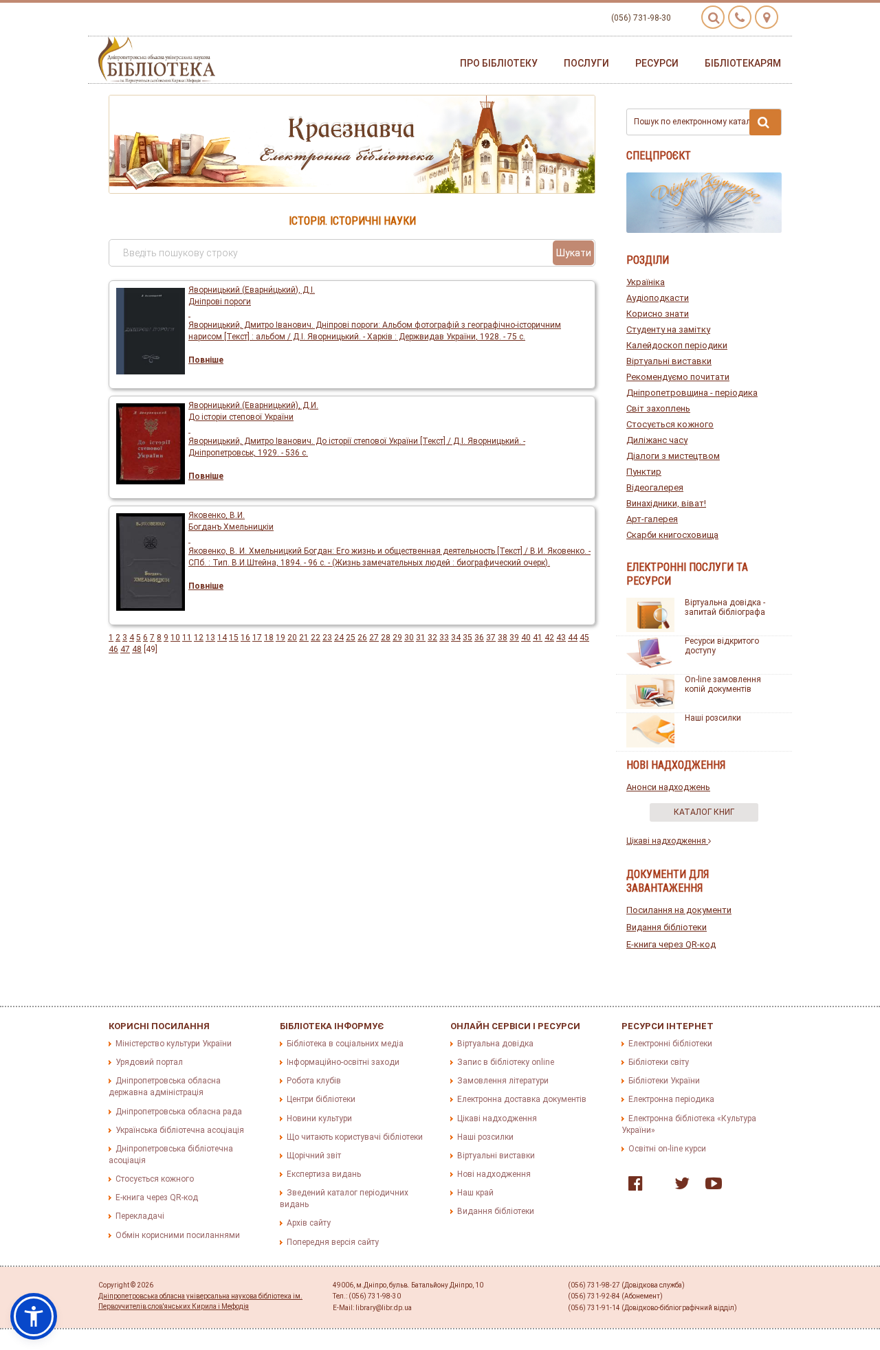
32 (432, 637)
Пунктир (643, 471)
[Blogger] (655, 1186)
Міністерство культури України (174, 1043)
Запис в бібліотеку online (505, 1062)
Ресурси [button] (657, 63)
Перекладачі (140, 1216)
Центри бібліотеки (321, 1099)
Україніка (645, 282)
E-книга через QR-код (671, 944)
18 (269, 637)
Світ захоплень (658, 408)
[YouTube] (710, 1186)
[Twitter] (679, 1186)
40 (526, 637)
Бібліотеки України (664, 1080)
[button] (34, 1316)
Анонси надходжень (668, 787)
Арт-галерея (652, 519)
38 (502, 637)
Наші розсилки (713, 718)
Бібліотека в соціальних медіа (345, 1043)
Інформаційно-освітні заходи (343, 1062)
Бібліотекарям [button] (743, 63)
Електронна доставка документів (521, 1099)
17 (257, 637)
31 (421, 637)
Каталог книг (704, 812)
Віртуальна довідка (495, 1043)
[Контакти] (739, 17)
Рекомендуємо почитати (677, 377)
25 (350, 637)
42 (549, 637)
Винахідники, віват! (666, 503)
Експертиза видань (324, 1174)
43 (561, 637)
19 (280, 637)
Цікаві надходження (667, 841)
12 (199, 637)
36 (479, 637)
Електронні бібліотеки (670, 1043)
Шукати (573, 252)
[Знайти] (765, 122)
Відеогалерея (654, 487)
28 (385, 637)
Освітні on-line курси (667, 1149)
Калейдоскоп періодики (676, 345)
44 (573, 637)
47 (125, 649)
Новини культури (319, 1118)
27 (374, 637)
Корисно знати (657, 313)
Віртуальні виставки (669, 361)
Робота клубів (314, 1080)
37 (491, 637)
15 (234, 637)
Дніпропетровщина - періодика (692, 392)
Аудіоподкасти (657, 298)
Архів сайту (309, 1223)
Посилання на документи (679, 910)
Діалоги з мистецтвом (673, 456)
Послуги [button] (586, 63)
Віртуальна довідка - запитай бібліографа (725, 607)
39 (514, 637)
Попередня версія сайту (333, 1242)
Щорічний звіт (314, 1155)
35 (467, 637)
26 (362, 637)
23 (327, 637)
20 (292, 637)
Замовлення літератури (503, 1080)
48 (137, 649)
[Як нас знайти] (766, 17)
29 (397, 637)
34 (456, 637)
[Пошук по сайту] (713, 17)
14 (222, 637)
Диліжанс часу (657, 440)
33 (444, 637)
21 (304, 637)
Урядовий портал (149, 1062)
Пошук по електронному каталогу (698, 121)
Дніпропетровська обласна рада (179, 1111)
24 (339, 637)
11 (187, 637)
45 (584, 637)
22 (315, 637)
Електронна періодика (671, 1099)
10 (175, 637)
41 (537, 637)
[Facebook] (632, 1186)
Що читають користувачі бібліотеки (355, 1137)
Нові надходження (494, 1174)
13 (210, 637)
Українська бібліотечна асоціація (180, 1130)
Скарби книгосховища (672, 535)
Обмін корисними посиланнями (178, 1235)
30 (409, 637)
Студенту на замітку (668, 329)
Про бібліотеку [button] (499, 63)
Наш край (475, 1192)
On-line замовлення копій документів (723, 684)
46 (113, 649)
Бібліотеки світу (658, 1062)
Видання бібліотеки (666, 927)
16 (245, 637)
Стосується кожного (670, 424)
